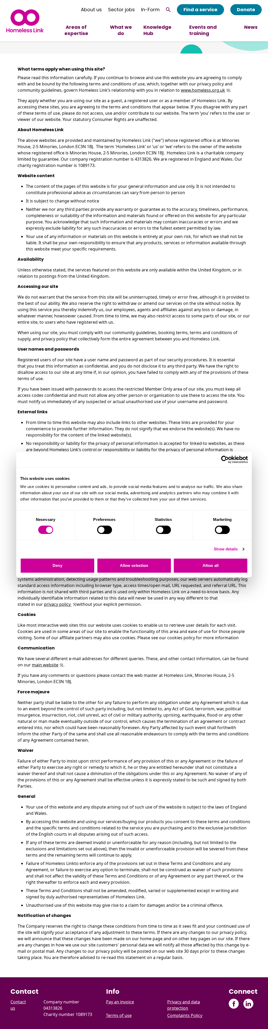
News (251, 27)
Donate (246, 9)
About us (91, 10)
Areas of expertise (76, 30)
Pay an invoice (120, 1002)
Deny (57, 565)
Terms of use (119, 1015)
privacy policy (58, 604)
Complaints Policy (184, 1015)
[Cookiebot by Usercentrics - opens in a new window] (225, 459)
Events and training (203, 30)
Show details (226, 549)
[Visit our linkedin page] (248, 1004)
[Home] (25, 20)
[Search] (168, 9)
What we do (121, 30)
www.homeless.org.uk (203, 90)
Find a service (200, 9)
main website (45, 665)
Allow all (211, 565)
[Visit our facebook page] (234, 1004)
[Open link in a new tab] (227, 90)
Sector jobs (121, 10)
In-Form (150, 10)
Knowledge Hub (157, 30)
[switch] (104, 530)
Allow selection (134, 565)
